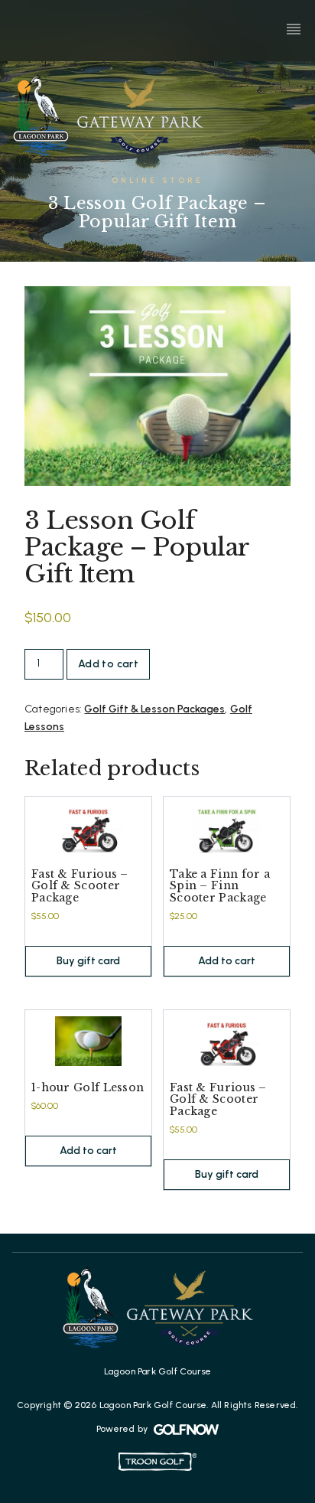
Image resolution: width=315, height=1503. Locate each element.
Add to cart (108, 663)
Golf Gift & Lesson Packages (154, 709)
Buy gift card (88, 960)
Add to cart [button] (226, 960)
